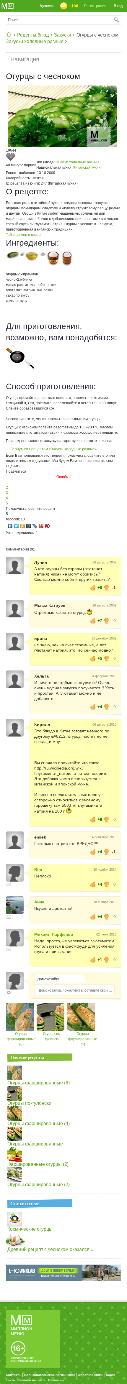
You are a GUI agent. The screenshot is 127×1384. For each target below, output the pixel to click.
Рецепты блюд (33, 34)
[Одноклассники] (22, 526)
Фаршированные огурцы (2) (38, 1164)
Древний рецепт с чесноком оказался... (50, 1249)
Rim (38, 869)
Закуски (62, 34)
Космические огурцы (30, 1229)
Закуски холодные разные (35, 41)
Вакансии (56, 1380)
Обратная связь (90, 1375)
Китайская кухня (87, 167)
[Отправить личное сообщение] (9, 884)
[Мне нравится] (93, 587)
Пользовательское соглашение (49, 1375)
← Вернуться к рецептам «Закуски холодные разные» (51, 449)
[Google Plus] (41, 526)
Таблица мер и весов (23, 235)
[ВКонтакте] (10, 526)
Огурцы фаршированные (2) (38, 1184)
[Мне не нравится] (106, 587)
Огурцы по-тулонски (29, 1103)
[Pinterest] (47, 526)
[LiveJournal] (35, 526)
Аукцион (47, 6)
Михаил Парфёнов (53, 934)
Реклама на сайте (31, 1380)
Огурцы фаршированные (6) (21, 1039)
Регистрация (95, 6)
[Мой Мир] (29, 526)
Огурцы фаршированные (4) (82, 1039)
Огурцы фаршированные (35, 1143)
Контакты (13, 1375)
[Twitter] (16, 526)
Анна (39, 902)
